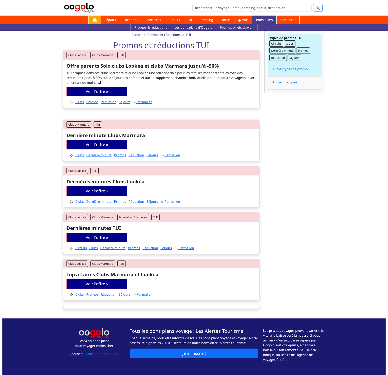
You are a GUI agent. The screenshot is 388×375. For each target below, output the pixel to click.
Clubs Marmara (102, 55)
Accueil (137, 35)
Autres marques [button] (285, 82)
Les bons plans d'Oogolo (193, 27)
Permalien (144, 102)
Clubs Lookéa (77, 55)
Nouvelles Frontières (133, 217)
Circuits (174, 20)
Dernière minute (99, 155)
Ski (190, 20)
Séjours (110, 20)
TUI (188, 35)
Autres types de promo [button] (290, 69)
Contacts (76, 354)
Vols (245, 20)
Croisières (153, 20)
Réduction (108, 102)
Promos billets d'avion (237, 27)
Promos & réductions (150, 27)
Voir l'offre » (97, 91)
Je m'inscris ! (194, 353)
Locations (130, 20)
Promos (92, 102)
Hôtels (226, 20)
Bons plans (264, 20)
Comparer (288, 20)
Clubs (79, 102)
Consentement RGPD (102, 354)
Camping (206, 20)
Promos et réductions (164, 35)
